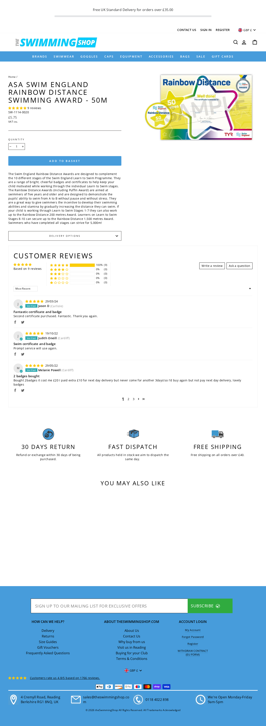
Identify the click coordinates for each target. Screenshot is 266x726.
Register (223, 30)
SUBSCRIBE (203, 606)
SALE (201, 56)
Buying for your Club (132, 653)
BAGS (185, 56)
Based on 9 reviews (28, 269)
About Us (131, 630)
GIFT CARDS (223, 56)
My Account (193, 630)
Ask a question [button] (239, 266)
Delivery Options (64, 235)
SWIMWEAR (64, 56)
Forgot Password (193, 637)
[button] (17, 108)
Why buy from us (131, 642)
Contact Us (186, 30)
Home (12, 76)
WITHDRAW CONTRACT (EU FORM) (193, 652)
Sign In (206, 30)
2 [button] (128, 399)
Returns (48, 636)
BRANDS (39, 56)
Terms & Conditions (131, 658)
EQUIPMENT (131, 56)
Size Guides (48, 642)
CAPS (109, 56)
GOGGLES (89, 56)
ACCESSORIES (161, 56)
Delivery (48, 630)
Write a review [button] (212, 266)
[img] (34, 301)
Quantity (16, 139)
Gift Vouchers (48, 647)
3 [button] (133, 399)
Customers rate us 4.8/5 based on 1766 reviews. (65, 678)
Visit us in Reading (131, 647)
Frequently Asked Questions (48, 653)
